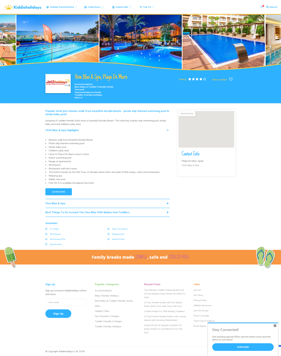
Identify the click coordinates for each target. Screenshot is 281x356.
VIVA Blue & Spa (190, 165)
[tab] (107, 130)
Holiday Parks (102, 311)
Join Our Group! (201, 310)
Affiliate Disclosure (202, 305)
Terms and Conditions (204, 320)
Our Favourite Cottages (107, 316)
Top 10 (147, 6)
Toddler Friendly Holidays (108, 326)
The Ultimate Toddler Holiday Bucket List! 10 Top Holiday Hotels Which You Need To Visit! (164, 294)
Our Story (198, 295)
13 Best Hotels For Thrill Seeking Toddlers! (164, 311)
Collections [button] (94, 6)
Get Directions (187, 113)
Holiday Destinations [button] (62, 6)
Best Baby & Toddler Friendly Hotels (114, 300)
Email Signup (200, 326)
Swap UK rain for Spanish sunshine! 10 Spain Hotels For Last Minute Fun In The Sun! (163, 329)
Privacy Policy (200, 300)
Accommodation (103, 290)
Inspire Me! (122, 6)
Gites (97, 305)
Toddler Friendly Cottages (108, 321)
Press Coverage (201, 315)
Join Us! (197, 290)
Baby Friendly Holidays (107, 295)
